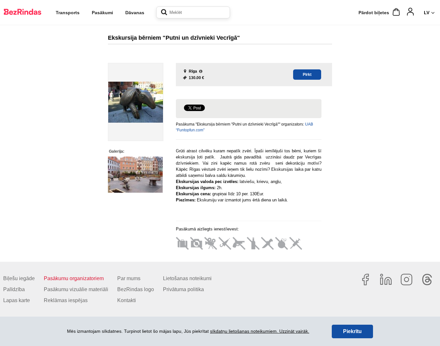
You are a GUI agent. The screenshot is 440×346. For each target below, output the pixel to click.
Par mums (128, 278)
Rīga (193, 71)
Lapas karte (16, 300)
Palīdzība (14, 289)
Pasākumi (102, 12)
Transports (68, 12)
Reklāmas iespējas (66, 300)
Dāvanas (134, 12)
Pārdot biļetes (374, 12)
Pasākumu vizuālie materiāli (76, 289)
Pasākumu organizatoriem (74, 278)
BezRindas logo (135, 289)
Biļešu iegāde (19, 278)
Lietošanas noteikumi (187, 278)
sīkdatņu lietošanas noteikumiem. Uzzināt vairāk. (259, 331)
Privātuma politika (183, 289)
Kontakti (126, 300)
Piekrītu (352, 331)
